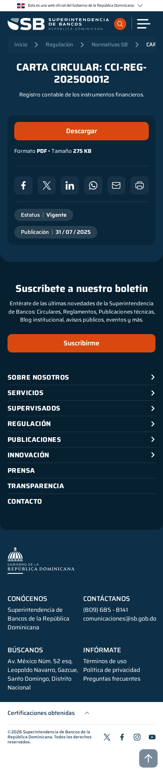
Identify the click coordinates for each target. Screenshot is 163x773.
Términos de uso (105, 661)
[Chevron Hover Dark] (140, 5)
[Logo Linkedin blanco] (70, 185)
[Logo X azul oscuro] (107, 737)
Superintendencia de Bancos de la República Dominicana (49, 734)
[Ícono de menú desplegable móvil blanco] (143, 24)
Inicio (20, 44)
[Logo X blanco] (47, 185)
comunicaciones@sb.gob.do (119, 618)
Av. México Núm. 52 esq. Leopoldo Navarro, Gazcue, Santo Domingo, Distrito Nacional (43, 674)
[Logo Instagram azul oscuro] (137, 737)
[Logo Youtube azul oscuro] (152, 737)
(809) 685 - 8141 (105, 609)
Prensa (21, 470)
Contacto (25, 501)
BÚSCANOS (25, 650)
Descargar (81, 131)
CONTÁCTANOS (106, 599)
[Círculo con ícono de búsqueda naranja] (120, 24)
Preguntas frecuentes (111, 678)
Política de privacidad (111, 670)
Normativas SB (110, 44)
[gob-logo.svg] (41, 560)
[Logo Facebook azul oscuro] (122, 737)
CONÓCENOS (27, 599)
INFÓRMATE (102, 650)
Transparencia (36, 486)
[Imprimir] (139, 185)
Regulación (59, 44)
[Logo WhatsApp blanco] (93, 185)
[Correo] (116, 185)
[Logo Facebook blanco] (23, 185)
